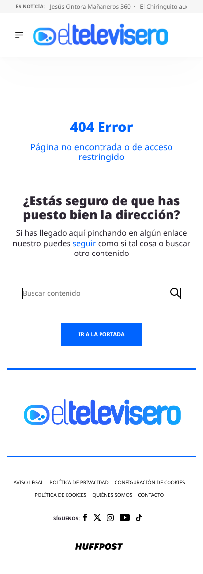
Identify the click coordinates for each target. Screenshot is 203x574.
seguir (84, 243)
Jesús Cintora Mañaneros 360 (91, 6)
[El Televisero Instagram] (110, 518)
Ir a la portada (101, 334)
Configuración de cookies (150, 482)
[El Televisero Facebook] (85, 518)
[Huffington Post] (99, 547)
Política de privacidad (79, 482)
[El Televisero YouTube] (125, 518)
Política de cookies (61, 495)
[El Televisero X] (97, 518)
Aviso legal (29, 482)
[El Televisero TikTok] (139, 518)
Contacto (151, 495)
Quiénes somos (112, 495)
